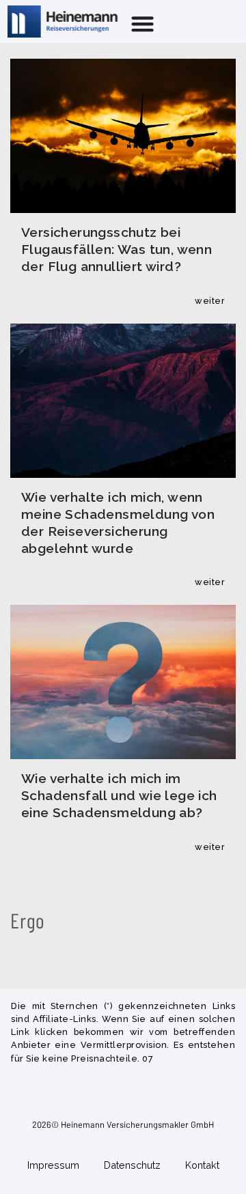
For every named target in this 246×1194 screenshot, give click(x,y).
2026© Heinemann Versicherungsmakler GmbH (123, 1124)
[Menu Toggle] (142, 23)
